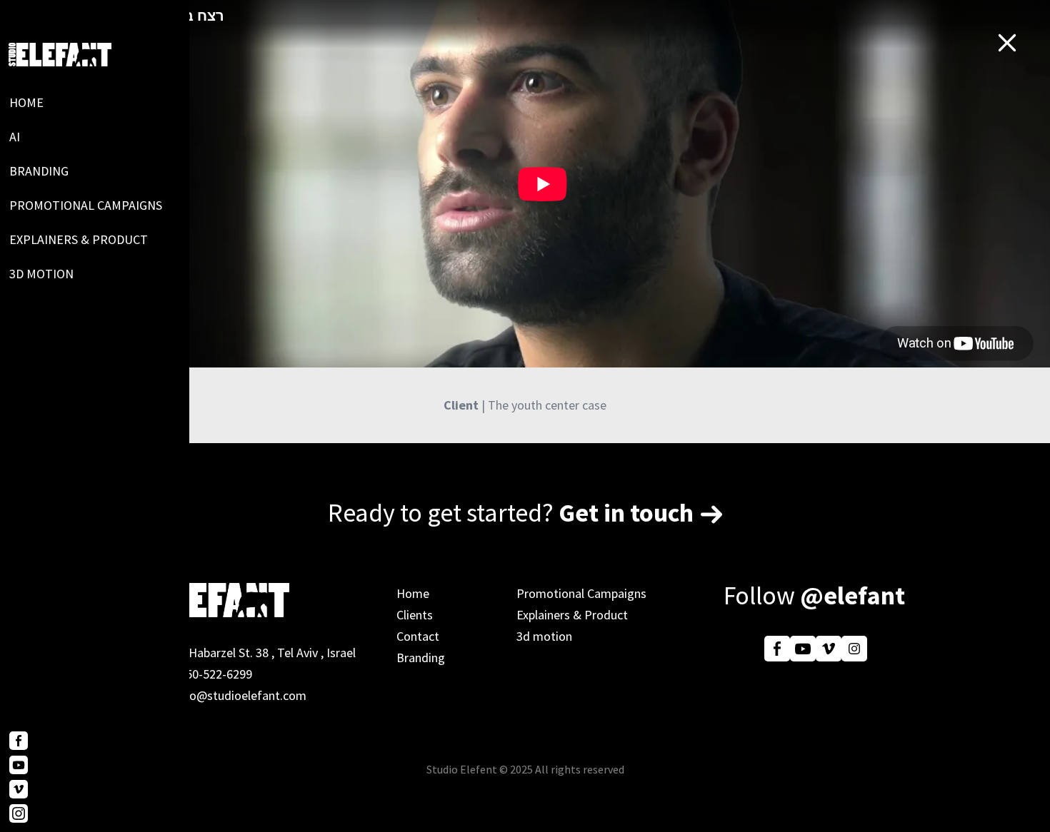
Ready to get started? (511, 513)
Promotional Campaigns (85, 205)
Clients (414, 615)
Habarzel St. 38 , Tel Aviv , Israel (272, 652)
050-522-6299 (215, 674)
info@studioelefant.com (240, 695)
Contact (417, 636)
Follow (814, 595)
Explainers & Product (78, 239)
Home (26, 102)
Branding (39, 171)
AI (14, 136)
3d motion (41, 273)
